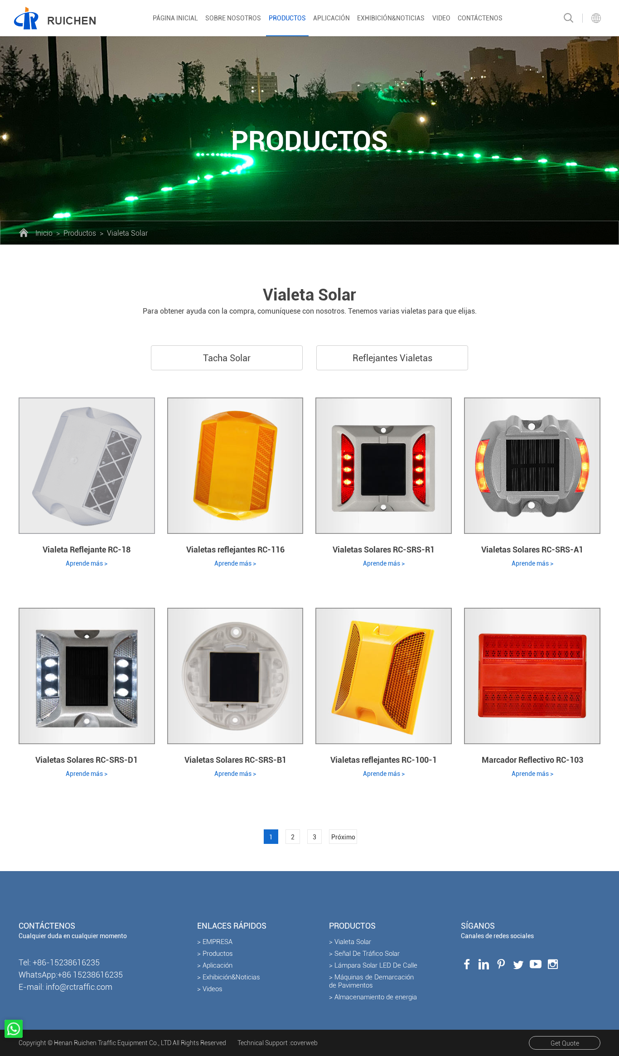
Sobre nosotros (233, 18)
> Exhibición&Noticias (228, 977)
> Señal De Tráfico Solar (364, 953)
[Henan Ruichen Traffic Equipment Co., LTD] (55, 18)
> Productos (215, 953)
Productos (287, 18)
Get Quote (565, 1043)
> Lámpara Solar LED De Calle (373, 965)
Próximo (343, 837)
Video (441, 18)
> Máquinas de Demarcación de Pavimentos (371, 981)
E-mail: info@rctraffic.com (65, 987)
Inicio (44, 233)
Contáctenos (480, 18)
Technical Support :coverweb (277, 1042)
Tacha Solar (227, 358)
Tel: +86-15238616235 (59, 962)
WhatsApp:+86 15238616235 (71, 974)
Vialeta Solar (127, 233)
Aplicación (331, 18)
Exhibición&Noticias (391, 18)
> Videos (209, 989)
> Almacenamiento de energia (373, 997)
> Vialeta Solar (350, 942)
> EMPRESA (214, 942)
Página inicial (175, 18)
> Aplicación (214, 965)
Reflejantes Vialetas (392, 358)
